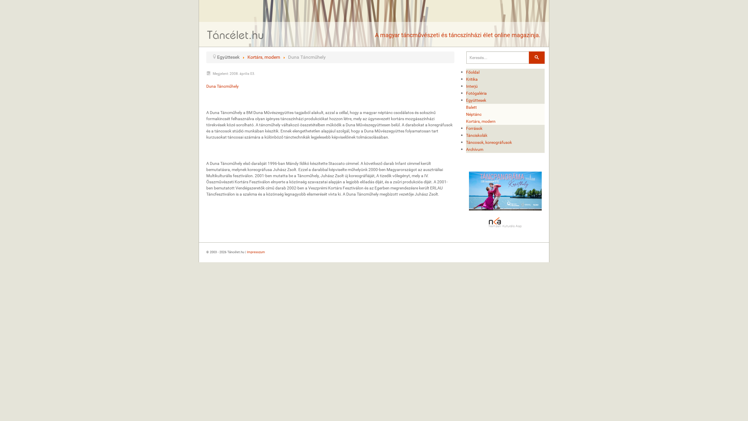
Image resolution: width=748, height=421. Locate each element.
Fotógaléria (476, 93)
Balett (471, 107)
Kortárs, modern (481, 121)
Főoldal (472, 72)
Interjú (472, 86)
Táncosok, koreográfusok (489, 142)
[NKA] (505, 222)
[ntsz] (505, 191)
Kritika (472, 79)
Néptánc (474, 114)
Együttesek (476, 100)
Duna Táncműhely (222, 86)
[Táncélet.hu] (235, 34)
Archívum (474, 149)
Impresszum (256, 252)
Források (474, 128)
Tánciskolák (476, 135)
